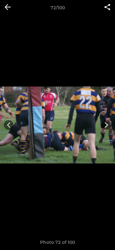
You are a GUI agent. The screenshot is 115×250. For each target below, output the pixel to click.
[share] (107, 7)
